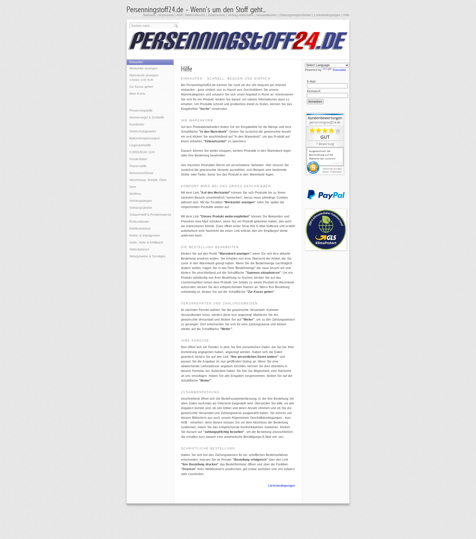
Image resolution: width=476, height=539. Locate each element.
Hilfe (346, 15)
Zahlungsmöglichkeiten (295, 15)
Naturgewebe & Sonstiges (147, 256)
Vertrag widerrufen (240, 15)
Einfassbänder (139, 221)
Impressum (166, 15)
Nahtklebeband (139, 228)
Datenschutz (216, 15)
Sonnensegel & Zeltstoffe (146, 117)
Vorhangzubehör (140, 208)
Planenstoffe (138, 166)
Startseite (149, 15)
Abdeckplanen (139, 249)
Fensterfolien (138, 159)
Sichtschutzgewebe (142, 131)
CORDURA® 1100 (142, 152)
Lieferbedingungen (327, 15)
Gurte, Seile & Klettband (146, 242)
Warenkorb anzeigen (143, 77)
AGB (179, 15)
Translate (339, 70)
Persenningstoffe (141, 110)
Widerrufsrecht (195, 15)
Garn (132, 187)
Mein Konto (137, 93)
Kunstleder (136, 124)
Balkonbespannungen (144, 138)
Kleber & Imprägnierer (144, 235)
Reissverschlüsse (141, 173)
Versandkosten (266, 15)
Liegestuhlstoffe (140, 145)
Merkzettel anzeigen (143, 68)
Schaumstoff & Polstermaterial (150, 214)
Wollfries (135, 194)
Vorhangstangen (140, 201)
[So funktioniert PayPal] (326, 198)
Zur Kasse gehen (141, 87)
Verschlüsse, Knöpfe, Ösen (148, 180)
